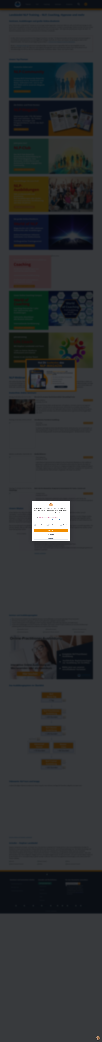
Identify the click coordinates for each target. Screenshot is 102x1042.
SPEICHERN (51, 534)
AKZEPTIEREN (51, 530)
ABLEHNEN (51, 538)
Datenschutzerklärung (57, 519)
